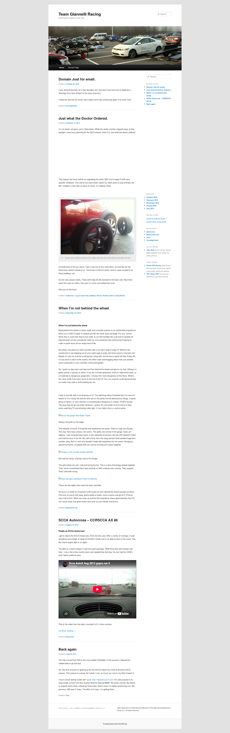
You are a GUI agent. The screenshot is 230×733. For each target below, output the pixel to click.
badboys (92, 295)
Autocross (70, 295)
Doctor (99, 295)
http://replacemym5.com (102, 679)
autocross (85, 295)
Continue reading (67, 630)
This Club (150, 250)
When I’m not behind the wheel (84, 308)
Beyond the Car (72, 507)
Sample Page (73, 67)
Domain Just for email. (77, 79)
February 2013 (152, 200)
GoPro (97, 624)
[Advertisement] (97, 155)
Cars (67, 695)
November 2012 (152, 203)
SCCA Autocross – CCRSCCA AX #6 (88, 519)
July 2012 (150, 208)
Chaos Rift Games (153, 265)
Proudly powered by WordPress (115, 724)
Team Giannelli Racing (80, 14)
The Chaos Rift (152, 274)
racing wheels (119, 295)
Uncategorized (71, 106)
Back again (68, 649)
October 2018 (151, 197)
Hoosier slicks (108, 295)
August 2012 (151, 205)
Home (61, 67)
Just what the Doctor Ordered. (83, 118)
